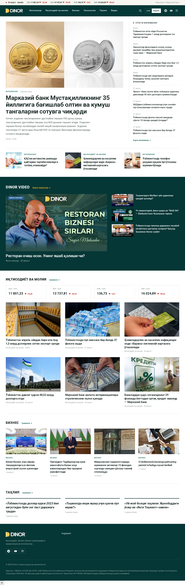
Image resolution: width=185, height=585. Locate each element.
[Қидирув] (140, 10)
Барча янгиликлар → (142, 140)
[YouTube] (171, 10)
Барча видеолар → (42, 188)
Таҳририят (66, 533)
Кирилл (156, 11)
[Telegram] (165, 10)
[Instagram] (176, 10)
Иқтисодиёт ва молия (57, 10)
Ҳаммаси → (54, 280)
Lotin (148, 11)
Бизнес (75, 10)
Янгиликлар (35, 10)
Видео (114, 10)
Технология (90, 10)
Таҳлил (103, 10)
